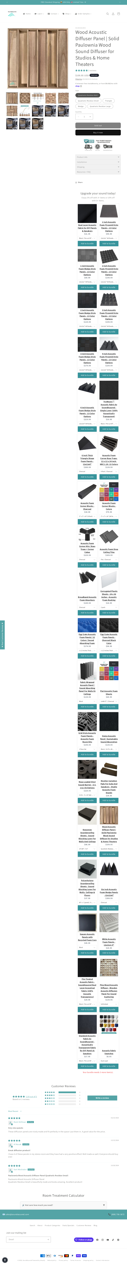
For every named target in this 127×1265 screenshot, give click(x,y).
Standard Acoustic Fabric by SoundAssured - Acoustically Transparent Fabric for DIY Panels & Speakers (87, 1044)
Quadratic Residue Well (89, 95)
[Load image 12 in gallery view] (25, 123)
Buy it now (98, 132)
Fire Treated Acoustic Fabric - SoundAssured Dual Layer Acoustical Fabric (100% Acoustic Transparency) (87, 988)
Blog (95, 1225)
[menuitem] (26, 13)
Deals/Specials (68, 1225)
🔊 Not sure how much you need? (63, 1205)
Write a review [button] (102, 1098)
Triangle (108, 101)
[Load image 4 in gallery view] (50, 98)
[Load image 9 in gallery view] (50, 111)
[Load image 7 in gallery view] (25, 111)
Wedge (81, 106)
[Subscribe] (48, 1239)
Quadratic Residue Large (100, 106)
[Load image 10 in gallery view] (63, 111)
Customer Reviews (84, 1225)
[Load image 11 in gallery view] (12, 123)
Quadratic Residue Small (88, 101)
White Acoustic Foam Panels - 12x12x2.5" (109, 942)
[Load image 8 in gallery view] (38, 111)
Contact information (102, 1260)
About (39, 1225)
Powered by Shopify (38, 1260)
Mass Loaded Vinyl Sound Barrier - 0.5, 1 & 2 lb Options (87, 785)
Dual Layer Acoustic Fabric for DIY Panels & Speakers (87, 228)
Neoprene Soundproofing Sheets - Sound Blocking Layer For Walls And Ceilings (87, 835)
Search (32, 1225)
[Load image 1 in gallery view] (12, 98)
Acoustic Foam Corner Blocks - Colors (109, 506)
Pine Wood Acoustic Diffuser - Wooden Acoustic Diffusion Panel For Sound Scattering (109, 991)
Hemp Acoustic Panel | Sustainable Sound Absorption (109, 739)
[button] (107, 14)
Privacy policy (63, 1260)
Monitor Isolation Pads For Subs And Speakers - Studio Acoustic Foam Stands (109, 787)
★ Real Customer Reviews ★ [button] (2, 634)
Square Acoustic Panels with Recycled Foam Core (87, 937)
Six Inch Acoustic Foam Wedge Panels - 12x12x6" (109, 892)
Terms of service (75, 1260)
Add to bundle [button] (87, 243)
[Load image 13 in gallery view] (38, 123)
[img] (14, 1118)
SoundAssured (27, 1260)
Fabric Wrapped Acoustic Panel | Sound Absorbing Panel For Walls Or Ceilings (87, 688)
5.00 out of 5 (31, 1096)
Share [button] (80, 182)
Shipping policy (88, 1260)
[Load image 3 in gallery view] (38, 98)
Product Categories (52, 1225)
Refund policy (52, 1260)
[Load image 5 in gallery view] (63, 98)
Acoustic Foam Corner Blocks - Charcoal (87, 506)
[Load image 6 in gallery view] (12, 111)
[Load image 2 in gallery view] (25, 98)
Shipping (78, 79)
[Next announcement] (120, 2)
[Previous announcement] (7, 2)
